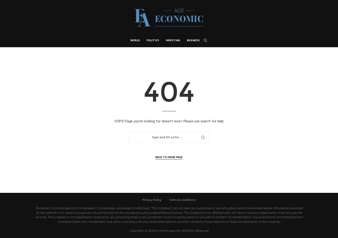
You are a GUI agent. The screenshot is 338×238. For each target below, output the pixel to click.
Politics (153, 40)
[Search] (205, 40)
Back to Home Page (169, 157)
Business (193, 40)
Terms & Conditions (182, 200)
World (135, 40)
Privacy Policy (151, 200)
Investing (173, 40)
